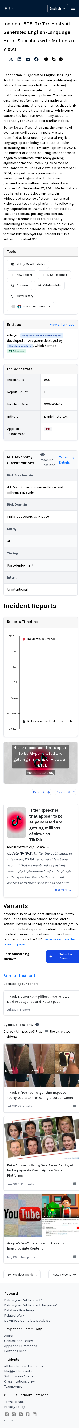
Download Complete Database (27, 1320)
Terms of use (14, 1402)
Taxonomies (13, 1386)
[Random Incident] (54, 59)
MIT (48, 429)
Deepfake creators (20, 345)
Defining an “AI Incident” (23, 1300)
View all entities (62, 324)
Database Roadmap (19, 1310)
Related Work (14, 1315)
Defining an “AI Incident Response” (31, 1305)
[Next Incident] (61, 59)
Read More (60, 889)
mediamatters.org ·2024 (26, 847)
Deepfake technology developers (41, 335)
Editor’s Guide (15, 1351)
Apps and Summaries (20, 1346)
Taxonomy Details (66, 459)
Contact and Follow (19, 1341)
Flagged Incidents (18, 1371)
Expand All (39, 792)
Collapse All (63, 792)
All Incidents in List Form (23, 1366)
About (8, 1336)
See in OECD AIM (34, 306)
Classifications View (19, 1381)
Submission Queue (18, 1376)
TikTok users (16, 351)
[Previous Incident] (47, 59)
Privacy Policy (14, 1407)
